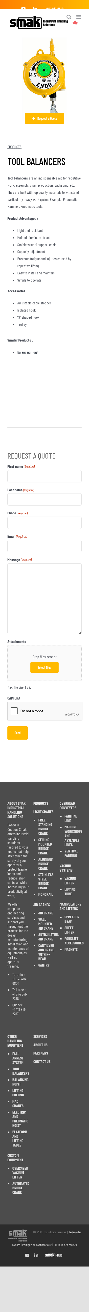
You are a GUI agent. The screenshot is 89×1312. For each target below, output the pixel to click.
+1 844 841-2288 (19, 996)
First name (21, 466)
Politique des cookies (65, 1245)
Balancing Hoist (27, 352)
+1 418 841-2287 (19, 1011)
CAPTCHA (13, 698)
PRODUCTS (14, 146)
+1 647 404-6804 (20, 981)
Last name (20, 489)
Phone (17, 512)
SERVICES (40, 1036)
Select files (44, 667)
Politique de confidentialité (37, 1245)
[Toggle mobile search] (69, 16)
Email (17, 536)
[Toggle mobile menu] (79, 16)
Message (19, 559)
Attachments (16, 641)
